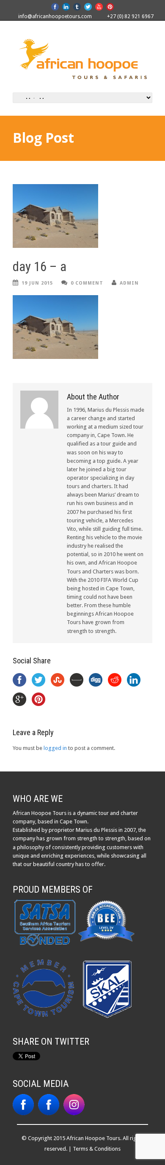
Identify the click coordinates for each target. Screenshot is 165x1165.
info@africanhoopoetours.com (55, 16)
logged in (55, 748)
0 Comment (87, 283)
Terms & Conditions (97, 1149)
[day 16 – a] (82, 216)
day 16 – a (39, 266)
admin (129, 283)
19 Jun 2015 (37, 283)
